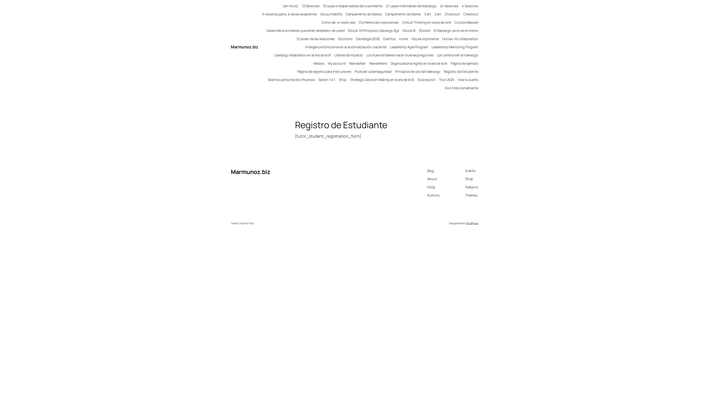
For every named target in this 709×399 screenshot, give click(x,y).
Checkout (452, 14)
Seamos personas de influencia (291, 79)
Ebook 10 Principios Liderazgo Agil (373, 30)
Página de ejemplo (464, 63)
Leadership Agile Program (409, 47)
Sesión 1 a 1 (326, 79)
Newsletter (357, 63)
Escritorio (345, 39)
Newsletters (378, 63)
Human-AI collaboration (460, 39)
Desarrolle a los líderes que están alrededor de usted (305, 30)
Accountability (331, 14)
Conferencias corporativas (379, 22)
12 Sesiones (310, 6)
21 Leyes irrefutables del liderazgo (411, 6)
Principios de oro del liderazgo (417, 71)
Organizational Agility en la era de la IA (419, 63)
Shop (343, 79)
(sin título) (290, 6)
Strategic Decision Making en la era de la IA (382, 79)
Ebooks (424, 30)
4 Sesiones (470, 6)
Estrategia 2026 (368, 39)
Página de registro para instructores (324, 71)
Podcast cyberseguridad (373, 71)
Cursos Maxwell (466, 22)
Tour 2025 (446, 79)
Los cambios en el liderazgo (457, 55)
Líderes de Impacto (348, 55)
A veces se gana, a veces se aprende (289, 14)
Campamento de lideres (364, 14)
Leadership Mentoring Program (455, 47)
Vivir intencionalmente (461, 88)
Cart (427, 14)
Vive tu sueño (468, 79)
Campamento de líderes (403, 14)
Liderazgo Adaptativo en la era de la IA (302, 55)
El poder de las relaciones (316, 39)
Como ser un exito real (338, 22)
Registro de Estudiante (461, 71)
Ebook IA (409, 30)
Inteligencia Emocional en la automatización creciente (345, 47)
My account (337, 63)
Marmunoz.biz (244, 47)
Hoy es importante (425, 39)
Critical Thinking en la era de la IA (426, 22)
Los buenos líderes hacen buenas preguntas (400, 55)
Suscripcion (427, 79)
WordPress (472, 223)
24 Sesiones (449, 6)
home (403, 39)
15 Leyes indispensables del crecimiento (353, 6)
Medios (319, 63)
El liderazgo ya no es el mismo (456, 30)
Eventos (389, 39)
